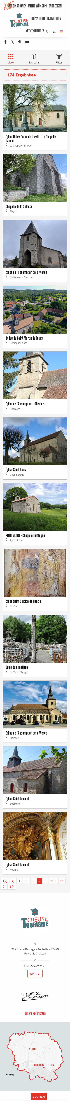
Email (35, 973)
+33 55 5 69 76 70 (35, 965)
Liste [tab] (11, 62)
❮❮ (5, 880)
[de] (62, 31)
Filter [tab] (59, 62)
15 (62, 880)
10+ (53, 880)
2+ (26, 880)
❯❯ (11, 886)
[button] (55, 31)
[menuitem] (37, 6)
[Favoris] (49, 32)
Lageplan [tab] (34, 62)
